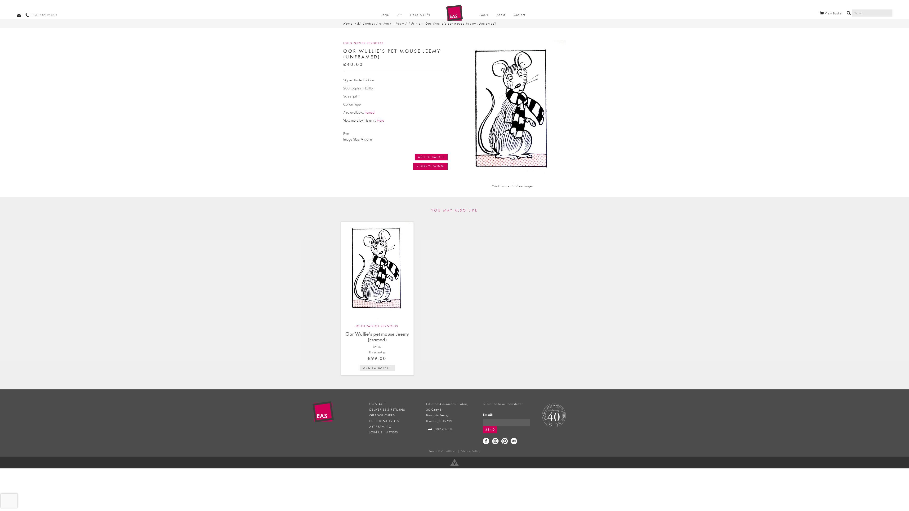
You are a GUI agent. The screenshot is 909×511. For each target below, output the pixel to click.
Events (483, 15)
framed (369, 112)
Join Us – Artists (383, 432)
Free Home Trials (384, 421)
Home (384, 15)
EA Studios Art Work (374, 24)
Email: (488, 415)
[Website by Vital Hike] (454, 462)
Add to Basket (431, 157)
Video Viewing (430, 166)
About (501, 15)
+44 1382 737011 (439, 429)
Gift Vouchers (382, 415)
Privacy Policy (470, 451)
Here (380, 120)
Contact (519, 15)
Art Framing (380, 427)
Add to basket (377, 368)
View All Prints (408, 24)
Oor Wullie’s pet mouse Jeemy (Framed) (377, 337)
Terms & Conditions (443, 451)
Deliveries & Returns (387, 410)
